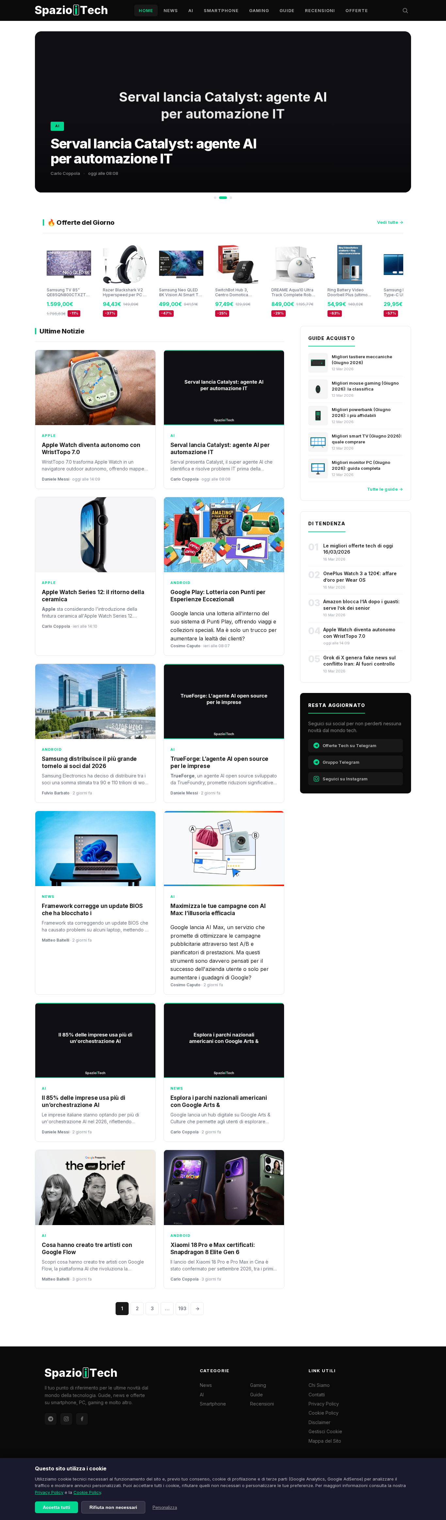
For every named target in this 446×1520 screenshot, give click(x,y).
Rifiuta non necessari (113, 1507)
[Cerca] (405, 10)
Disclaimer (319, 1422)
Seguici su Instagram (345, 778)
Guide (287, 10)
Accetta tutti (56, 1507)
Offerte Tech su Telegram (349, 745)
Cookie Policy (87, 1492)
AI (190, 10)
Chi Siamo (319, 1385)
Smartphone (221, 10)
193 (182, 1308)
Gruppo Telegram (341, 762)
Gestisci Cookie (325, 1431)
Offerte (356, 10)
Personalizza (164, 1507)
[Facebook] (82, 1419)
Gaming (259, 10)
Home (146, 10)
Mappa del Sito (325, 1441)
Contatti (317, 1394)
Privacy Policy (49, 1492)
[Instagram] (66, 1419)
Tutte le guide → (385, 489)
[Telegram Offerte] (50, 1419)
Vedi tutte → (390, 222)
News (171, 10)
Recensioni (320, 10)
